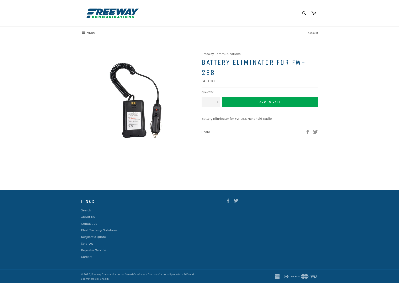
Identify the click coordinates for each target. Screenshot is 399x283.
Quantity (207, 92)
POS (186, 274)
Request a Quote (93, 237)
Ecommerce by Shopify (95, 278)
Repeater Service (93, 250)
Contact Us (89, 224)
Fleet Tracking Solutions (99, 230)
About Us (88, 217)
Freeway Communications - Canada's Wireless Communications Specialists (137, 274)
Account (313, 32)
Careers (86, 257)
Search (86, 210)
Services (87, 243)
